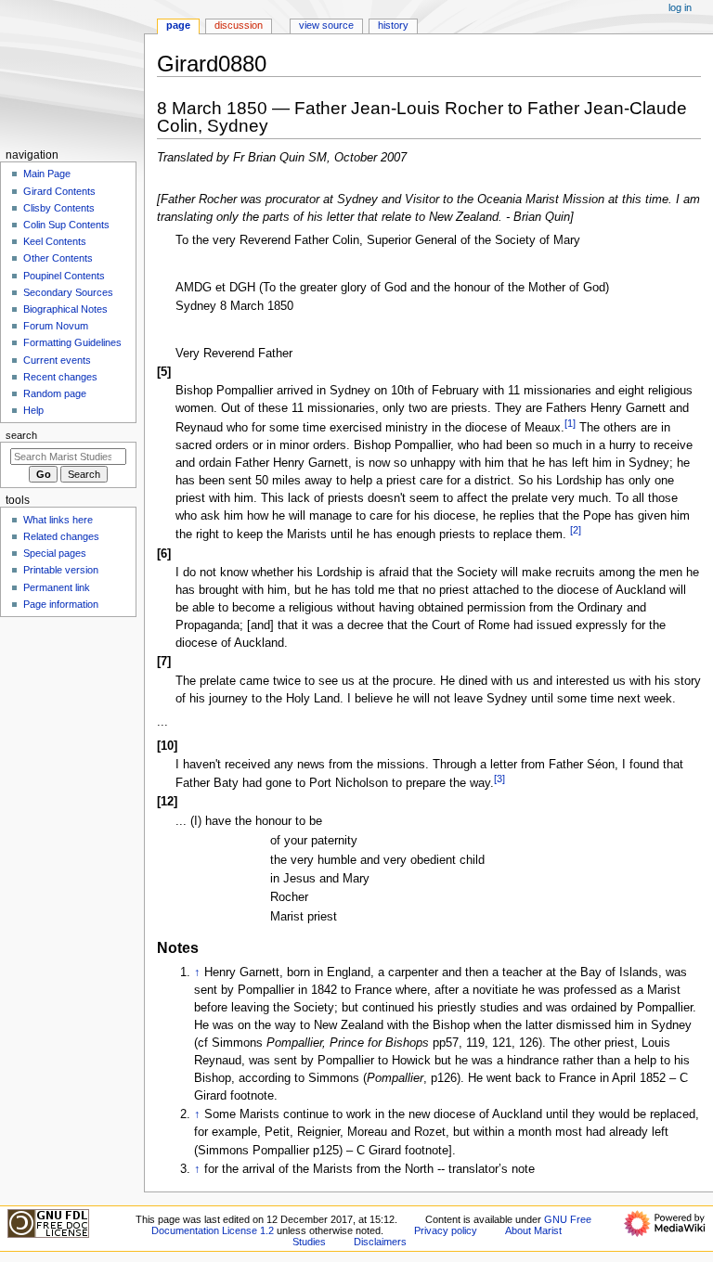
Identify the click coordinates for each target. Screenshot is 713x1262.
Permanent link (56, 587)
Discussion (238, 25)
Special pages (54, 553)
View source (326, 25)
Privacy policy (445, 1230)
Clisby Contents (59, 207)
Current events (57, 360)
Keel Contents (54, 241)
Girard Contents (59, 191)
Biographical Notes (65, 309)
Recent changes (60, 376)
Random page (54, 393)
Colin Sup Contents (66, 224)
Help (33, 410)
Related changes (61, 536)
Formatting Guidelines (72, 342)
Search (21, 435)
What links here (58, 519)
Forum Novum (55, 325)
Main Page (47, 173)
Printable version (60, 569)
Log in (680, 7)
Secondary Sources (68, 292)
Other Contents (58, 258)
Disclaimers (380, 1241)
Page (178, 25)
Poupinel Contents (64, 275)
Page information (60, 604)
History (393, 25)
